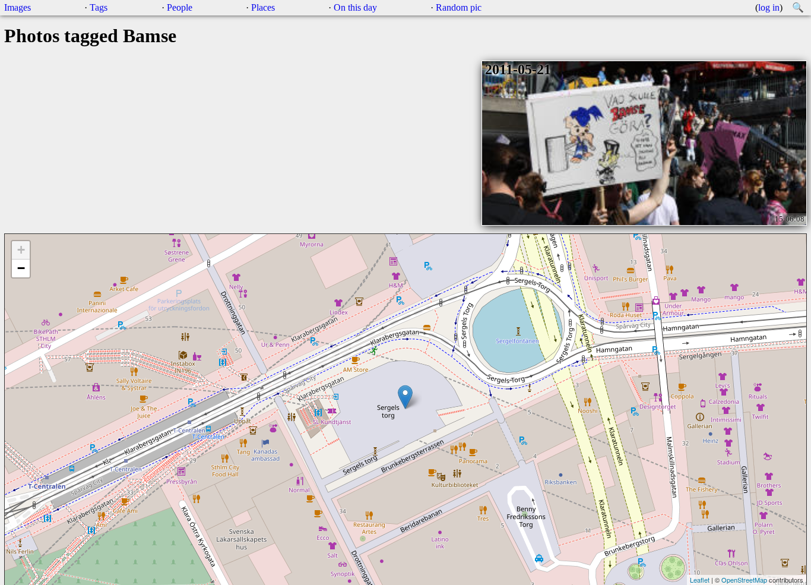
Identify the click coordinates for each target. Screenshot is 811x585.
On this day (355, 7)
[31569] (405, 397)
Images (17, 7)
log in (769, 7)
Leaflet (699, 579)
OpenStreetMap (744, 579)
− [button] (21, 268)
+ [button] (21, 249)
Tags (98, 7)
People (179, 7)
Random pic (458, 7)
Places (263, 7)
